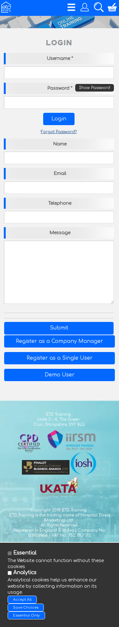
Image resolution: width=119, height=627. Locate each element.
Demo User (60, 375)
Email (60, 173)
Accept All (22, 600)
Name (60, 144)
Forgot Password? (59, 132)
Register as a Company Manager (59, 341)
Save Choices (25, 607)
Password (59, 88)
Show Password (94, 88)
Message (60, 232)
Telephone (59, 203)
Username (60, 58)
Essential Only (26, 615)
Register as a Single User (60, 358)
